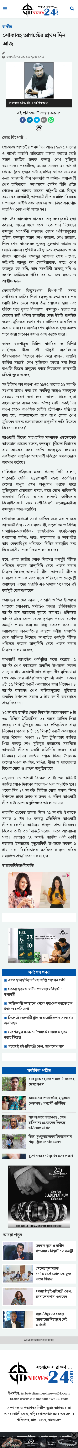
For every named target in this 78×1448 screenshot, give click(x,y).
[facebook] (23, 120)
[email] (44, 120)
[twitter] (37, 120)
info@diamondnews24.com (45, 1393)
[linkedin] (30, 120)
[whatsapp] (51, 120)
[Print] (39, 128)
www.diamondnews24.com (44, 1399)
